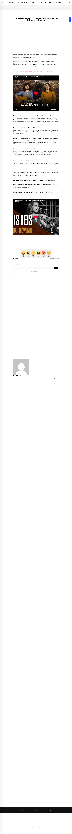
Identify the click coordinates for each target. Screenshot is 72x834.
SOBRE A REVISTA (43, 2)
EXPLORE (17, 2)
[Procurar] (67, 2)
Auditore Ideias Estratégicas (46, 810)
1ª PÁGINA (11, 2)
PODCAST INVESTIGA (25, 2)
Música (37, 14)
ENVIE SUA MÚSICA (57, 2)
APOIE (50, 2)
